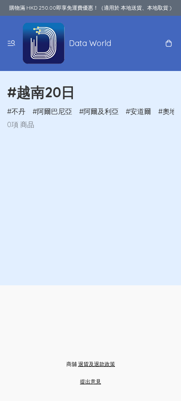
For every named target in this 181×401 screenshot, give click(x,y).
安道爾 (140, 111)
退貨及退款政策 (96, 364)
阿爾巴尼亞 (54, 111)
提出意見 (90, 381)
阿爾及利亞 (101, 111)
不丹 (18, 111)
